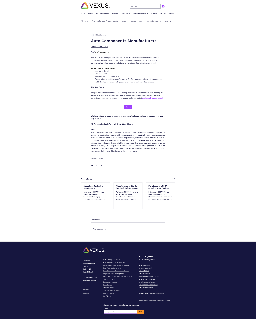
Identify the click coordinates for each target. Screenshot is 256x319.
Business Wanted (97, 158)
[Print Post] (102, 165)
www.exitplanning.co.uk (147, 279)
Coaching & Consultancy (132, 21)
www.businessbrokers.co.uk (148, 285)
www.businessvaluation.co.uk (149, 276)
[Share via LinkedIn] (92, 165)
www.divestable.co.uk (146, 288)
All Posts (84, 21)
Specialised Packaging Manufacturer (93, 187)
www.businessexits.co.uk (147, 282)
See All (173, 179)
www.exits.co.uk (144, 274)
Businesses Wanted (110, 282)
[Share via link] (97, 165)
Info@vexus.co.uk (89, 281)
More (167, 21)
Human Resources (153, 21)
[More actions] (164, 35)
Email (106, 308)
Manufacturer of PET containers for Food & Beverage (158, 187)
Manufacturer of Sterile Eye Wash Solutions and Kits (126, 187)
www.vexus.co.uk (144, 265)
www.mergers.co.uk (145, 268)
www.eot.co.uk (144, 271)
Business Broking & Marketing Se (105, 21)
